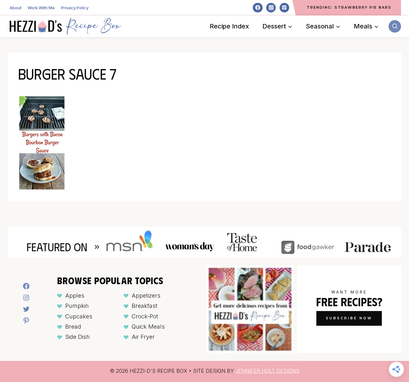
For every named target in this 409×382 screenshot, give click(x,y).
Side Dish (77, 336)
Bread (73, 326)
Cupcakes (78, 316)
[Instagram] (271, 7)
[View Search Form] (395, 26)
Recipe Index (229, 26)
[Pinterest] (284, 7)
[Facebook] (257, 7)
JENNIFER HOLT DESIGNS (267, 371)
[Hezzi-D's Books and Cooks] (65, 26)
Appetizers (146, 295)
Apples (74, 295)
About (15, 7)
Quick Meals (148, 326)
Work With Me (41, 7)
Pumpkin (77, 305)
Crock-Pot (145, 316)
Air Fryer (143, 336)
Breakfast (145, 305)
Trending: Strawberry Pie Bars (349, 7)
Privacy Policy (75, 7)
